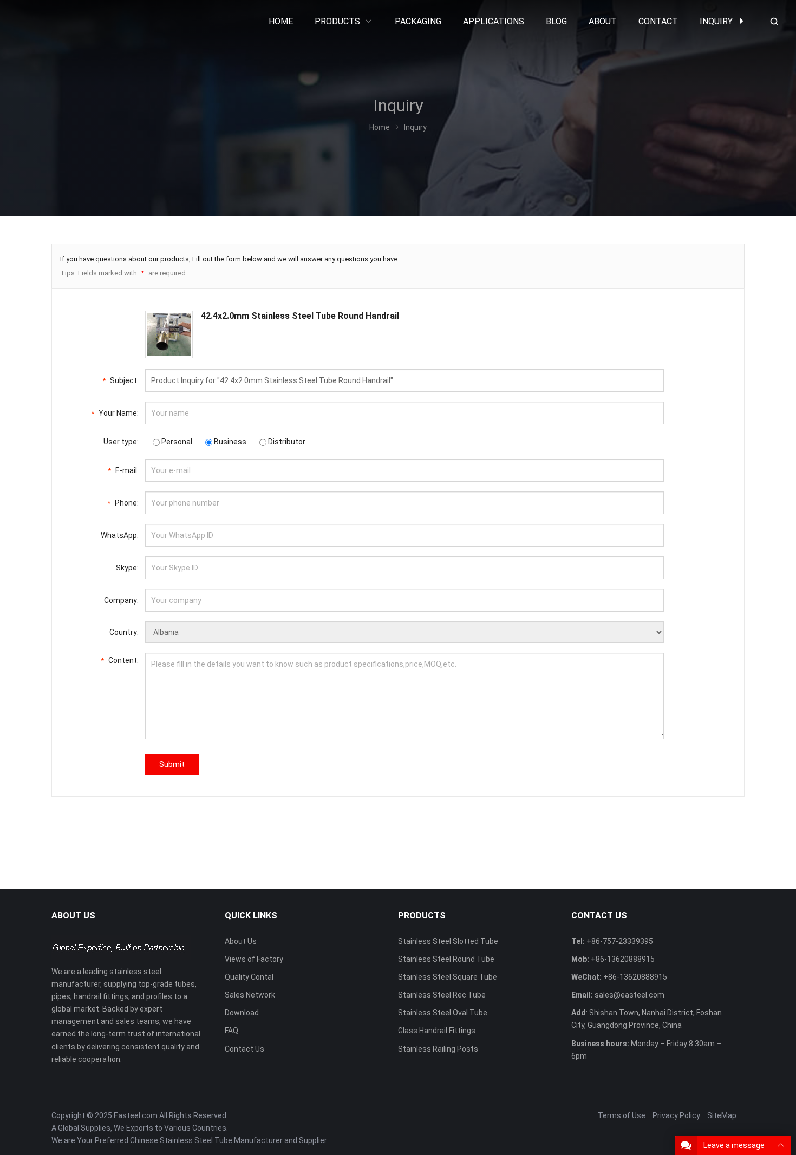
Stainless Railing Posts (438, 1049)
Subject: (121, 380)
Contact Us (244, 1049)
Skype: (127, 567)
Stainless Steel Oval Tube (442, 1012)
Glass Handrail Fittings (436, 1030)
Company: (121, 600)
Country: (124, 632)
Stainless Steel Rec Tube (442, 994)
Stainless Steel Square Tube (447, 977)
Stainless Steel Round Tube (446, 959)
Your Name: (115, 413)
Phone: (123, 502)
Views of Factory (254, 959)
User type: (121, 441)
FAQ (231, 1030)
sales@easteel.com (629, 994)
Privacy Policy (676, 1115)
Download (242, 1012)
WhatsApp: (120, 535)
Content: (120, 660)
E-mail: (123, 470)
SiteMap (721, 1115)
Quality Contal (249, 977)
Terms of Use (621, 1115)
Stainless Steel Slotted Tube (448, 941)
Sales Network (250, 994)
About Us (241, 941)
